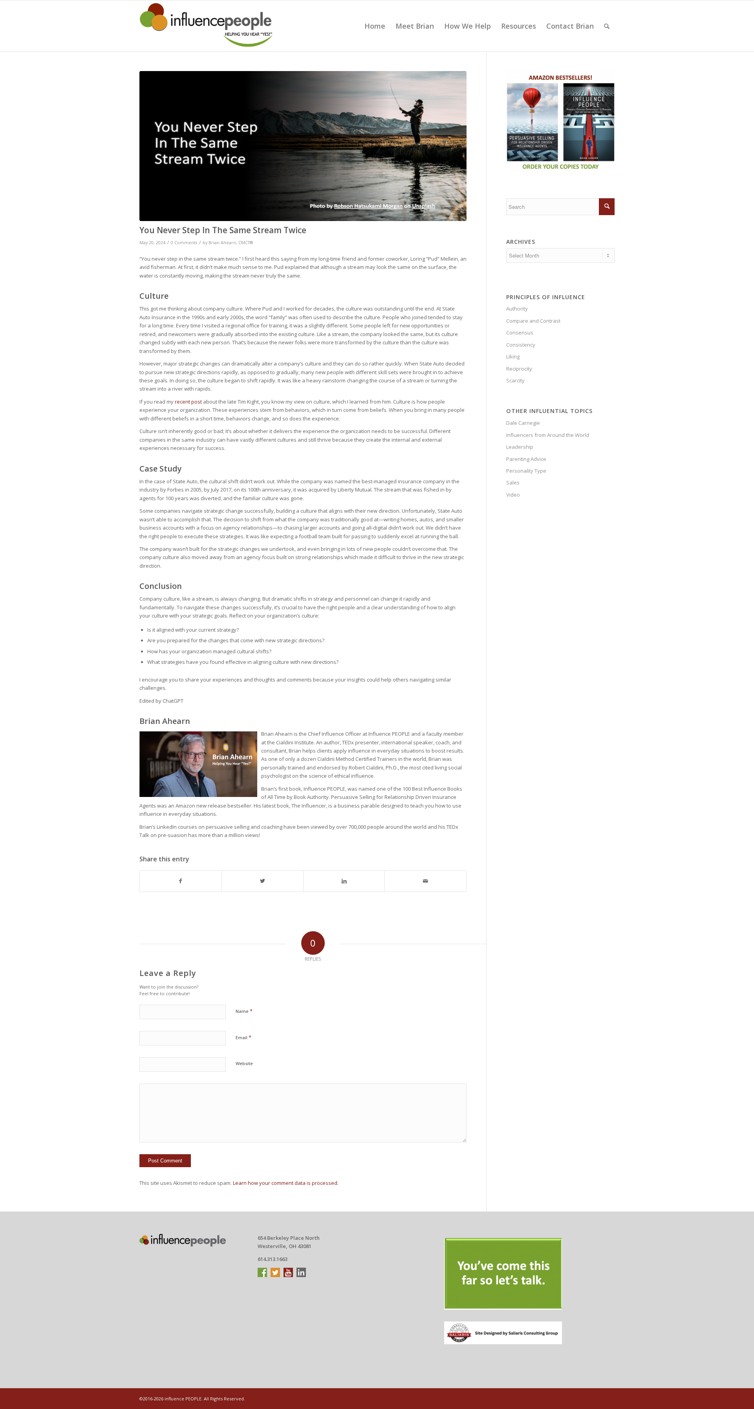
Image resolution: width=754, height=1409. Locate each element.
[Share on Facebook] (180, 881)
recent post (188, 401)
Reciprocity (519, 368)
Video (513, 494)
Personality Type (526, 470)
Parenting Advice (526, 458)
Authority (517, 308)
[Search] (607, 25)
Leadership (519, 446)
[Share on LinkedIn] (344, 881)
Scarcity (515, 380)
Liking (513, 356)
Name (244, 1010)
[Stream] (303, 146)
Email (243, 1037)
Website (244, 1063)
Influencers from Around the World (547, 435)
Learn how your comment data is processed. (286, 1182)
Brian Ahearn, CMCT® (231, 242)
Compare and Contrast (533, 320)
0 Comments (184, 242)
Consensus (519, 332)
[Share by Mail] (425, 881)
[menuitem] (374, 25)
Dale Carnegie (523, 422)
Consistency (520, 344)
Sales (513, 482)
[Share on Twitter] (262, 881)
